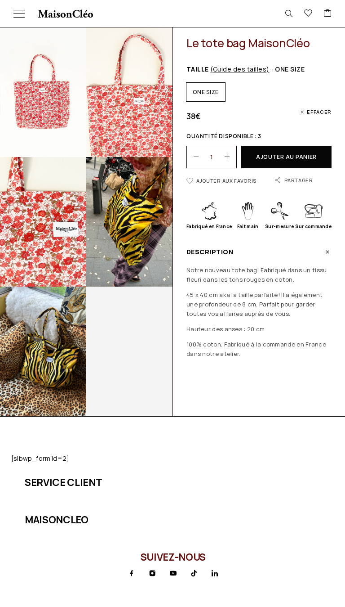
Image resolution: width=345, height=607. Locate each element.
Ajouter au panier (286, 157)
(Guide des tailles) (239, 69)
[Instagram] (152, 573)
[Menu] (19, 13)
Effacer (319, 111)
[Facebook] (131, 573)
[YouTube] (173, 573)
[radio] (205, 92)
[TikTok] (194, 573)
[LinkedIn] (214, 573)
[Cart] (327, 13)
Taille (228, 69)
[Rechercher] (289, 13)
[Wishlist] (308, 13)
